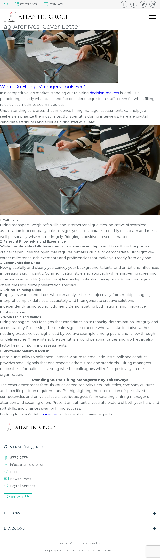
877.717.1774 (19, 458)
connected (49, 414)
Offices (12, 513)
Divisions (14, 528)
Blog (14, 472)
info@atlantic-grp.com (27, 465)
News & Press (20, 479)
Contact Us (18, 496)
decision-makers (104, 93)
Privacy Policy (91, 543)
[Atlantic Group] (36, 17)
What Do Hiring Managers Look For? (42, 86)
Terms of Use (69, 543)
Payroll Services (22, 486)
